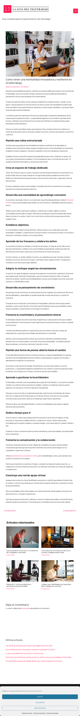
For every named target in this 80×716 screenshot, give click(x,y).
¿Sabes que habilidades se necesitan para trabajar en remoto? (56, 585)
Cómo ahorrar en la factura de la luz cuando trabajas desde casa (56, 551)
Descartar (40, 702)
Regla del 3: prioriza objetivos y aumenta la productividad (18, 585)
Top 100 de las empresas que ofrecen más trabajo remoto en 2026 (29, 646)
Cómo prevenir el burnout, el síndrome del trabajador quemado (22, 551)
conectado (26, 608)
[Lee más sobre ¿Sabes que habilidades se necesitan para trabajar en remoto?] (57, 571)
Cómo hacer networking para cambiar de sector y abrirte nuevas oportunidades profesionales (38, 657)
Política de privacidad (39, 713)
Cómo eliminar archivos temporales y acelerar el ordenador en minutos (30, 649)
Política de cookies (27, 713)
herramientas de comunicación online (24, 456)
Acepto (40, 697)
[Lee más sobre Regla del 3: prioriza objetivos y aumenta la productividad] (22, 571)
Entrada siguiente (70, 511)
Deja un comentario (12, 87)
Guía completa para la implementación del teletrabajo (26, 19)
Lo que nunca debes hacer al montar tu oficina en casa (24, 653)
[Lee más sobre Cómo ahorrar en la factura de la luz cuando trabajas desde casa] (57, 537)
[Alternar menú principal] (75, 11)
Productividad (10, 555)
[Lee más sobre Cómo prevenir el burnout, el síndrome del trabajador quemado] (22, 537)
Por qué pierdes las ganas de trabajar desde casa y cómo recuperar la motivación (34, 661)
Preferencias (40, 708)
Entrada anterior (9, 511)
